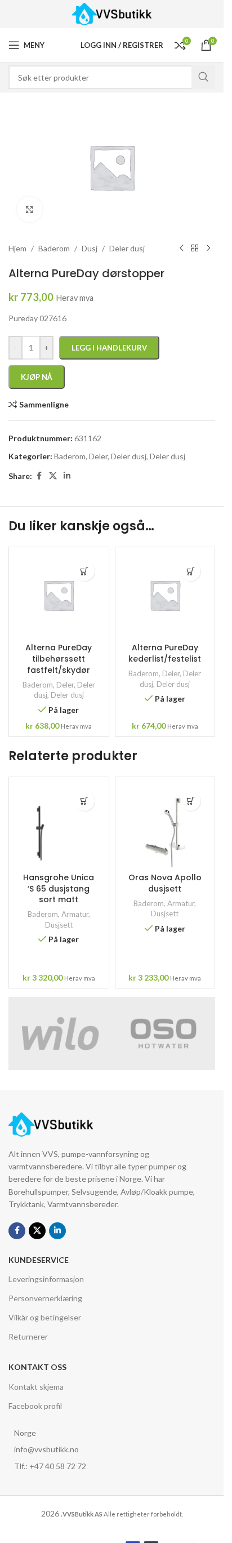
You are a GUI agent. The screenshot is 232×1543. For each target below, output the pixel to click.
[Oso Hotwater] (164, 1033)
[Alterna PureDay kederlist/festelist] (165, 595)
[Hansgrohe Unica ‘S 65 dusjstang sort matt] (59, 825)
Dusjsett (59, 924)
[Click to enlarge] (29, 209)
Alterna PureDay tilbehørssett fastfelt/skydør (58, 658)
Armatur (74, 914)
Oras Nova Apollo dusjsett (165, 883)
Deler (65, 684)
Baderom (38, 684)
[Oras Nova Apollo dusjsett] (165, 825)
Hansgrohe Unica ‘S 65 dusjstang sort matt (58, 888)
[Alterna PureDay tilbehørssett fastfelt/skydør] (59, 595)
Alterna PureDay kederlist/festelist (164, 653)
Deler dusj (67, 694)
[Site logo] (111, 13)
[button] (85, 571)
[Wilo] (60, 1033)
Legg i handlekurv (109, 347)
